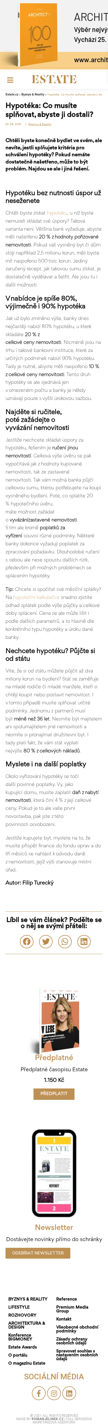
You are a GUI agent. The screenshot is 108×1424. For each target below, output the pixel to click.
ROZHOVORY (22, 1315)
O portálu (17, 1355)
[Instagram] (54, 1393)
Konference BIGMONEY (20, 1337)
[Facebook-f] (39, 1393)
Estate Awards (22, 1347)
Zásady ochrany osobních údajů (72, 1341)
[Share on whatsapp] (65, 941)
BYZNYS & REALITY (28, 1299)
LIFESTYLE (19, 1307)
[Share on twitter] (46, 941)
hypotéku (57, 213)
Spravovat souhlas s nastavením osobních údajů (77, 1355)
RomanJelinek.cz (48, 1419)
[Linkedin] (69, 1393)
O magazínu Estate (26, 1363)
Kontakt (63, 1319)
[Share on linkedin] (84, 941)
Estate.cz (12, 94)
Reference (66, 1299)
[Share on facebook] (27, 941)
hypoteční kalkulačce (36, 598)
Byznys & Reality (32, 94)
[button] (54, 1094)
